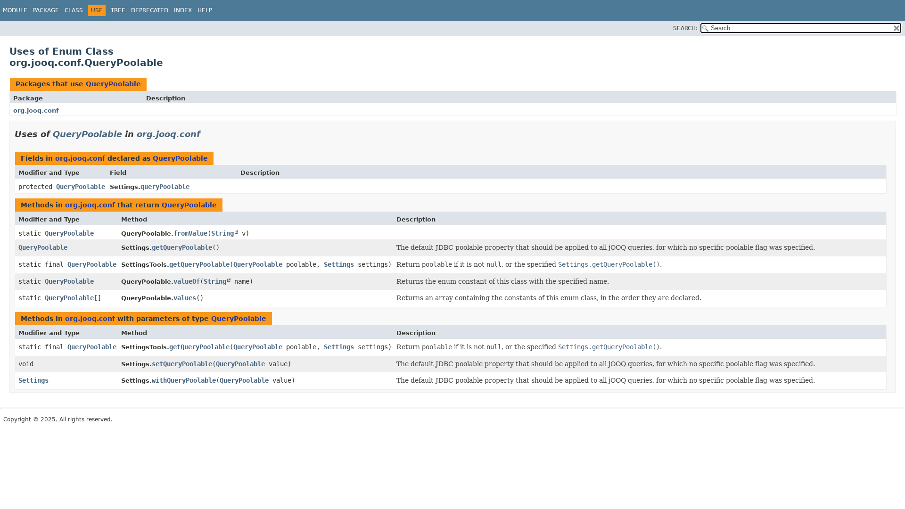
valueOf (186, 281)
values (184, 298)
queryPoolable (164, 186)
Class (74, 10)
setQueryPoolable (182, 364)
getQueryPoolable (182, 247)
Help (204, 10)
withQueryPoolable (184, 380)
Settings (339, 264)
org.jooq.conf (36, 110)
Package (46, 10)
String (222, 233)
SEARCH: (685, 28)
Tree (118, 10)
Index (183, 10)
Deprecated (149, 10)
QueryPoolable (113, 84)
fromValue (190, 233)
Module (15, 10)
